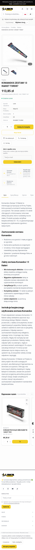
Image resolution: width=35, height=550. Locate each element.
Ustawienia (6, 542)
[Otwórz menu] (31, 9)
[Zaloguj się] (22, 9)
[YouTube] (12, 489)
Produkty (13, 27)
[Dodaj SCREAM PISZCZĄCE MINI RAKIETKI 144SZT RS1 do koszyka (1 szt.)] (20, 441)
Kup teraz (17, 132)
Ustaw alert (17, 162)
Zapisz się (6, 507)
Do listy (8, 143)
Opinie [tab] (24, 195)
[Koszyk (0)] (27, 9)
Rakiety (19, 27)
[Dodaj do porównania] (26, 403)
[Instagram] (8, 489)
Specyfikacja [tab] (14, 195)
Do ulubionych (10, 138)
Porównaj (23, 138)
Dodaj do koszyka (23, 127)
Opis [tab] (5, 195)
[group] (17, 50)
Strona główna (5, 27)
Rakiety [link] (6, 428)
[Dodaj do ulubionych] (26, 400)
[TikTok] (17, 489)
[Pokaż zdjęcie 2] (13, 71)
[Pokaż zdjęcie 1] (5, 71)
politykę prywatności (14, 503)
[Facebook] (3, 489)
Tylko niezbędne (17, 542)
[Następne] (31, 394)
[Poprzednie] (28, 394)
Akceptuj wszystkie (9, 546)
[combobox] (12, 14)
